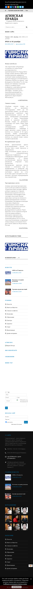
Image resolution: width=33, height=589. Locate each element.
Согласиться (16, 587)
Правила (7, 4)
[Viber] (16, 7)
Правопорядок (11, 330)
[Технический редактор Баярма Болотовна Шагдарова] (8, 510)
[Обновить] (27, 392)
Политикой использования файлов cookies (15, 584)
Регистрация (11, 2)
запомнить (10, 422)
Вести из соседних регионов (18, 280)
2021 (11, 37)
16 (20, 37)
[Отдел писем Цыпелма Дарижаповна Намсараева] (24, 510)
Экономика (10, 314)
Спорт (8, 327)
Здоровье (9, 323)
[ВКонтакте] (6, 7)
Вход (6, 2)
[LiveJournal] (13, 7)
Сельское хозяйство (12, 310)
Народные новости (20, 2)
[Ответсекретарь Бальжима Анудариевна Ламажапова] (16, 518)
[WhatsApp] (18, 7)
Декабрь (16, 37)
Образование (10, 317)
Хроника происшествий (13, 10)
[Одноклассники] (8, 7)
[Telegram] (23, 7)
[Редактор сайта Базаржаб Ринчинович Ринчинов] (8, 518)
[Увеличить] (16, 246)
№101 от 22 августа (17, 270)
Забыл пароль (13, 424)
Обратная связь (14, 4)
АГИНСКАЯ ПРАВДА (14, 17)
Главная (7, 37)
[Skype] (20, 7)
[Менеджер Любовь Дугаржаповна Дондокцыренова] (16, 510)
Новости (9, 304)
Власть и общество (12, 307)
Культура (9, 320)
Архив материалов (12, 333)
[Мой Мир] (11, 7)
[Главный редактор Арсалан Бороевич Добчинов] (24, 518)
